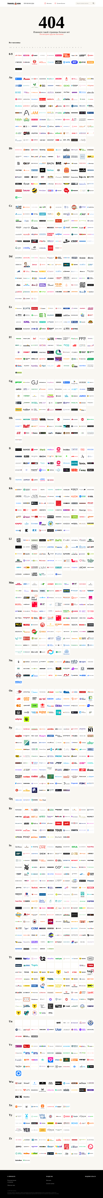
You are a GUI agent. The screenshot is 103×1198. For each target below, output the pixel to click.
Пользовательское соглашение (11, 1181)
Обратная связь (11, 1185)
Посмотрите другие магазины (51, 34)
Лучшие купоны (50, 1183)
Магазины (48, 1180)
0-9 (10, 47)
